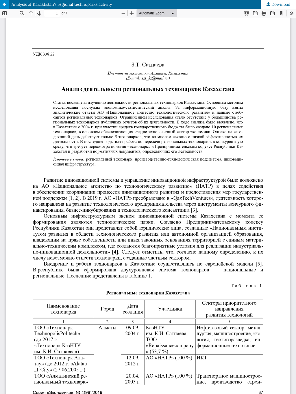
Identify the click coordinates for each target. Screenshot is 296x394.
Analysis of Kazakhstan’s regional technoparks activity (62, 4)
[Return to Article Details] (4, 4)
